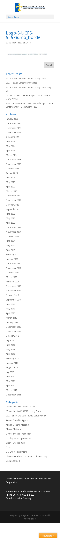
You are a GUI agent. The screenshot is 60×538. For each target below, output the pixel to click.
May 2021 (10, 245)
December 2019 (13, 286)
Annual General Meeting (17, 424)
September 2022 (14, 209)
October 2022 (12, 204)
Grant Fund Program (15, 442)
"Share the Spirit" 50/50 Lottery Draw (23, 411)
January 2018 (12, 363)
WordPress (30, 518)
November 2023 (13, 164)
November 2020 (13, 268)
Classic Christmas (14, 429)
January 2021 (12, 259)
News (8, 447)
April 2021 (10, 250)
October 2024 (12, 136)
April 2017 (10, 385)
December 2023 (13, 159)
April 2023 (10, 186)
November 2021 (13, 231)
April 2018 (10, 353)
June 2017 (10, 376)
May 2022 (10, 218)
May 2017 (10, 381)
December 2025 (13, 123)
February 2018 (13, 358)
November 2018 (13, 331)
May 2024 (10, 146)
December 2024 (13, 128)
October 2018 (12, 335)
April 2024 (10, 150)
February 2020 (13, 281)
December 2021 (13, 227)
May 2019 (10, 308)
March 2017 (11, 390)
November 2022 (13, 200)
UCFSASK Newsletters (16, 451)
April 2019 (10, 313)
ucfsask (12, 42)
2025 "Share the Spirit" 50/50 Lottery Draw (26, 415)
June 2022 (10, 213)
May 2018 (10, 349)
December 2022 (13, 195)
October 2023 (12, 168)
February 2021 (13, 254)
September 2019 (14, 299)
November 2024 (13, 132)
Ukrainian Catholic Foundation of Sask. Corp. (27, 456)
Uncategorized (13, 460)
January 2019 (12, 322)
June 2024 (10, 141)
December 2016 (13, 394)
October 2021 (12, 236)
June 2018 (10, 344)
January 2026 (12, 118)
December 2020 (13, 263)
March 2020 (11, 277)
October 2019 (12, 295)
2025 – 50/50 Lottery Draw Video (21, 82)
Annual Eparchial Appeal (17, 420)
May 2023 (10, 182)
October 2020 (12, 272)
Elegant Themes (29, 515)
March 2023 (11, 191)
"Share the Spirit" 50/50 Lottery (20, 406)
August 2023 (12, 173)
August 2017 (12, 367)
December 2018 (13, 326)
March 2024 (11, 155)
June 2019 (10, 304)
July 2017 (10, 372)
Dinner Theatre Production (18, 433)
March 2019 (11, 317)
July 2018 (10, 340)
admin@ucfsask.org (22, 498)
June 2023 (10, 177)
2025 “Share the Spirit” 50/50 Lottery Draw (26, 78)
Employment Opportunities (18, 438)
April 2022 (10, 222)
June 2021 (10, 240)
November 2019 (13, 290)
